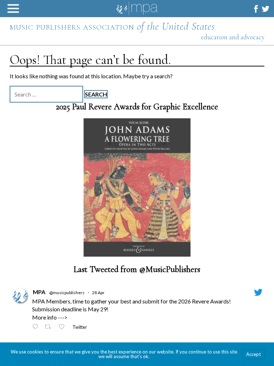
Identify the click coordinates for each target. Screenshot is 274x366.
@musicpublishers (67, 292)
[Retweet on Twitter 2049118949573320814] (50, 327)
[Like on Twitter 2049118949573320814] (64, 327)
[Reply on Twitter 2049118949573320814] (36, 327)
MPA (39, 291)
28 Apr (98, 292)
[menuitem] (256, 9)
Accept (253, 354)
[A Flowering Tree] (137, 187)
